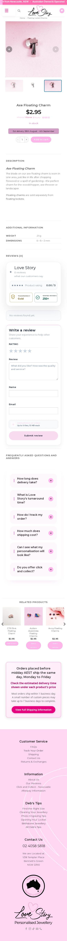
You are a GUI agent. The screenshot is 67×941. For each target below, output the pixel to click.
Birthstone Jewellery (34, 823)
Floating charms (15, 195)
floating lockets (15, 198)
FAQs (33, 746)
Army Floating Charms (55, 629)
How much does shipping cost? (28, 533)
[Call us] (41, 929)
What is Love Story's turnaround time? (30, 498)
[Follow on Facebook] (26, 929)
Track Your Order (33, 750)
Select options (33, 645)
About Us (33, 779)
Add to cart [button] (11, 643)
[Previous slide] (9, 49)
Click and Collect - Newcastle (33, 787)
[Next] (64, 631)
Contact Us (33, 758)
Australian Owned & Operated (43, 1)
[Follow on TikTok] (33, 929)
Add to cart (41, 139)
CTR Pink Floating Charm (11, 631)
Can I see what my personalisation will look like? (30, 551)
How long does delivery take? (27, 480)
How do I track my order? (29, 516)
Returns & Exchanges (33, 761)
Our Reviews (33, 783)
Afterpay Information (33, 790)
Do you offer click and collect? (29, 569)
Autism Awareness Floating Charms (33, 632)
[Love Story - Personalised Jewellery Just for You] (40, 11)
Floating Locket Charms (37, 18)
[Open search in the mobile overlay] (19, 10)
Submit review (33, 435)
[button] (62, 10)
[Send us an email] (37, 929)
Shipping (33, 754)
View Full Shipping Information (33, 709)
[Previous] (3, 631)
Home (22, 18)
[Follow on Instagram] (30, 929)
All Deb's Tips (33, 827)
